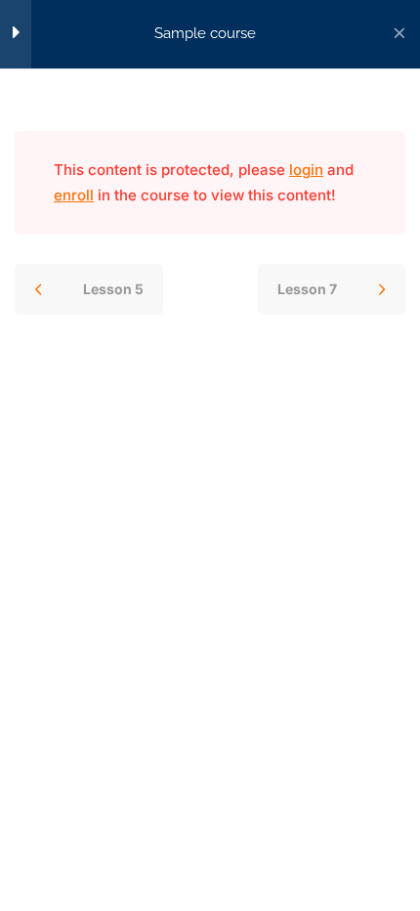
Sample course (205, 33)
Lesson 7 (307, 289)
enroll (74, 195)
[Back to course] (399, 34)
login (306, 169)
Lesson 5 (113, 289)
